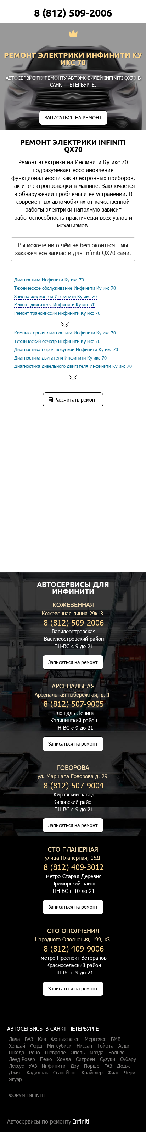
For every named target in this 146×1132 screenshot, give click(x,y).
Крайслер (92, 1072)
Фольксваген (65, 1039)
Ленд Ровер (22, 1059)
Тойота (105, 1045)
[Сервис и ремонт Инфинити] (73, 34)
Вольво (116, 1052)
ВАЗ (29, 1039)
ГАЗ (108, 1065)
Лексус (16, 1065)
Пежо (46, 1059)
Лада (14, 1039)
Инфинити (54, 1065)
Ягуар (15, 1079)
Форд (36, 1045)
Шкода (16, 1052)
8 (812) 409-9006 (74, 948)
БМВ (115, 1039)
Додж (123, 1065)
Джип (15, 1072)
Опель (78, 1052)
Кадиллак (37, 1072)
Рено (34, 1052)
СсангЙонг (65, 1072)
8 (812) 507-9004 (74, 785)
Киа (42, 1039)
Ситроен (85, 1059)
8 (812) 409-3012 (74, 866)
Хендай (17, 1045)
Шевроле (55, 1052)
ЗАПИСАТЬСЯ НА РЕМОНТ (73, 117)
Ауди (123, 1045)
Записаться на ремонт (73, 662)
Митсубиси (59, 1045)
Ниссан (84, 1045)
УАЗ (33, 1065)
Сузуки (107, 1059)
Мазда (96, 1052)
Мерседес (95, 1039)
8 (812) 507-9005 (74, 703)
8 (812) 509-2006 (73, 12)
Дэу (75, 1065)
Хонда (64, 1059)
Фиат (113, 1072)
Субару (128, 1059)
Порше (91, 1065)
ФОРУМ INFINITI (27, 1095)
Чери (129, 1072)
